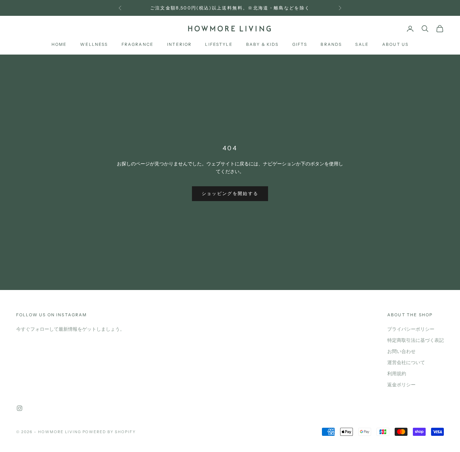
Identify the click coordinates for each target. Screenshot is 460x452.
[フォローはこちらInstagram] (19, 408)
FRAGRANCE (138, 44)
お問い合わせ (401, 351)
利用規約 (396, 373)
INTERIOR (179, 44)
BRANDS (331, 44)
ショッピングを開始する (230, 194)
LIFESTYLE (218, 44)
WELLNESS (94, 44)
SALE (362, 44)
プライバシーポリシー (410, 329)
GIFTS (299, 44)
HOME (59, 44)
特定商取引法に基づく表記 (415, 340)
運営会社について (406, 362)
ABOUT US (395, 44)
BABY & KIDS (262, 44)
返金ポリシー (401, 385)
